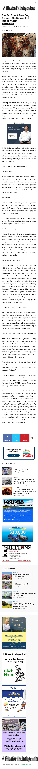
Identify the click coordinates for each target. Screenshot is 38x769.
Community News (7, 23)
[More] (32, 438)
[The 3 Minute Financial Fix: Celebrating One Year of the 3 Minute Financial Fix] (7, 604)
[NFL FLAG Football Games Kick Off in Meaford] (7, 576)
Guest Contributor (17, 608)
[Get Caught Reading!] (7, 471)
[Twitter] (27, 767)
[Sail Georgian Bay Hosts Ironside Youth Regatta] (7, 595)
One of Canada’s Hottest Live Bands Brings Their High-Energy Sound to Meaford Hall (24, 491)
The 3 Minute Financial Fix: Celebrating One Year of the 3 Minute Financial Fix (23, 605)
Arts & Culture (17, 487)
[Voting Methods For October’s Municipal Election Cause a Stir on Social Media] (7, 481)
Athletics (15, 572)
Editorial (15, 477)
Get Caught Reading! (20, 470)
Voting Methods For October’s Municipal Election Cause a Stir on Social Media (24, 481)
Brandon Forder (8, 30)
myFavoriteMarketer (26, 764)
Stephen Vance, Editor (18, 485)
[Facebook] (24, 767)
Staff (14, 472)
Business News (17, 601)
